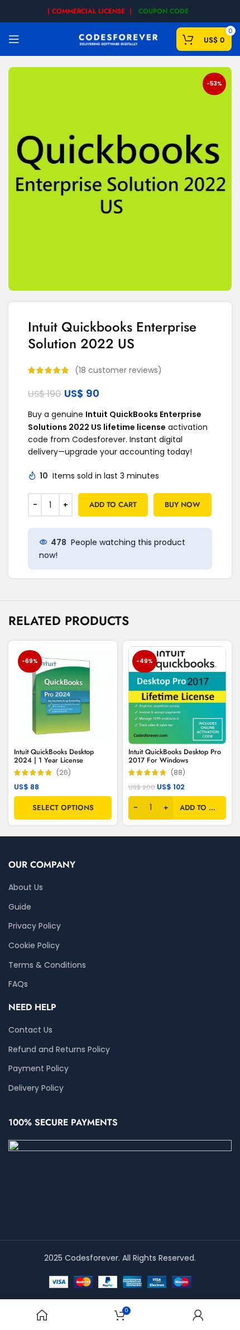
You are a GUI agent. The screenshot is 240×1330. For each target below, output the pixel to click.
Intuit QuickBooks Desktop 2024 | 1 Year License (54, 756)
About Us (25, 887)
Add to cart (113, 504)
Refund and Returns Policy (59, 1049)
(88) (177, 773)
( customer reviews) (118, 370)
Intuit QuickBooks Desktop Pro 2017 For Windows (174, 756)
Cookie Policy (34, 945)
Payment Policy (38, 1068)
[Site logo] (120, 38)
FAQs (18, 984)
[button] (177, 808)
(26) (63, 773)
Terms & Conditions (47, 965)
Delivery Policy (36, 1088)
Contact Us (30, 1030)
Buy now (182, 504)
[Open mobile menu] (14, 39)
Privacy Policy (34, 926)
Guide (19, 907)
